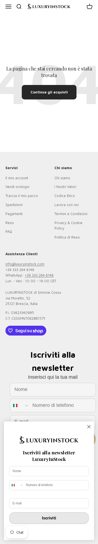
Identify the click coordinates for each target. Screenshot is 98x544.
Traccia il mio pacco (21, 195)
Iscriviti (49, 518)
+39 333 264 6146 (39, 275)
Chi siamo (62, 178)
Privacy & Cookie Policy (68, 225)
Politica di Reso (67, 237)
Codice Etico (64, 195)
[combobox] (20, 405)
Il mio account (16, 178)
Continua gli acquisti (49, 92)
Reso (9, 222)
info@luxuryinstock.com (24, 264)
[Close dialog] (89, 426)
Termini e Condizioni (70, 213)
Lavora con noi (66, 204)
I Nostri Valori (65, 186)
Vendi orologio (17, 186)
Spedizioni (14, 204)
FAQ (8, 231)
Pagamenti (14, 213)
